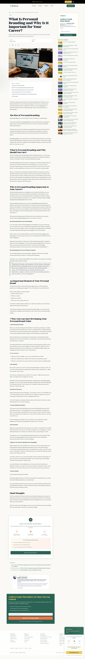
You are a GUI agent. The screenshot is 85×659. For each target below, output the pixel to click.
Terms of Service (59, 652)
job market (35, 203)
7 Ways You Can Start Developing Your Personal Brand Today (24, 94)
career (35, 507)
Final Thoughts (15, 96)
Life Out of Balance (43, 640)
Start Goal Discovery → (74, 652)
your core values (24, 288)
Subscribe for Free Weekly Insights (30, 618)
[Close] (73, 2)
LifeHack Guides (13, 635)
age (29, 224)
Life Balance (12, 640)
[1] (16, 212)
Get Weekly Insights (68, 35)
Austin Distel (15, 78)
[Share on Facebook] (10, 45)
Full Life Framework (13, 638)
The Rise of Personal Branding (18, 85)
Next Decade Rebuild (43, 641)
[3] (34, 273)
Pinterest (20, 648)
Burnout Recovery (43, 635)
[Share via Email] (18, 45)
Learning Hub (26, 640)
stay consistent (20, 437)
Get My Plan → (68, 1)
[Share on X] (15, 45)
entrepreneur (42, 105)
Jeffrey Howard (12, 41)
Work (13, 12)
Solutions (46, 5)
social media (25, 122)
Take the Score (71, 5)
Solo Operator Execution (44, 643)
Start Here (34, 5)
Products (40, 5)
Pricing (52, 5)
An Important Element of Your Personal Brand (21, 92)
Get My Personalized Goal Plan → (30, 552)
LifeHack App (26, 635)
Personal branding (14, 118)
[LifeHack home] (14, 6)
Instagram (16, 648)
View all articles (20, 587)
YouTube (26, 648)
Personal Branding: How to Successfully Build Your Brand (30, 569)
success (32, 162)
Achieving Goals (13, 641)
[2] (47, 246)
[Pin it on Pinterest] (13, 45)
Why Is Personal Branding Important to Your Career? (23, 89)
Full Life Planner (27, 638)
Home (10, 12)
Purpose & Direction (43, 638)
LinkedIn (29, 648)
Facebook (12, 648)
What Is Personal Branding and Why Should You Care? (23, 87)
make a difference (23, 218)
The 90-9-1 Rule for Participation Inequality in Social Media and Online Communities (35, 568)
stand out (28, 192)
